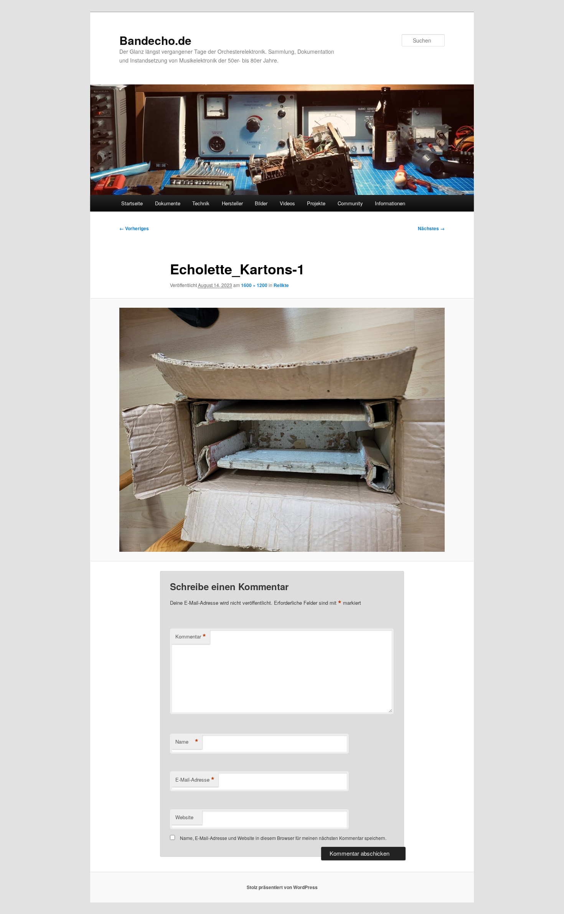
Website (184, 817)
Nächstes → (431, 228)
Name (186, 742)
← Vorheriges (134, 228)
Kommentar (190, 636)
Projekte (316, 203)
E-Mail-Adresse (194, 780)
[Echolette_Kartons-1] (282, 430)
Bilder (261, 203)
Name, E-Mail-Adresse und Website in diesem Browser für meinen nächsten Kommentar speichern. (283, 838)
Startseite (132, 203)
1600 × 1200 (254, 285)
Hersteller (232, 203)
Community (350, 203)
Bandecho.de (155, 40)
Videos (287, 203)
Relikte (281, 285)
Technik (200, 203)
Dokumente (167, 203)
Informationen (390, 203)
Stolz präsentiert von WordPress (282, 887)
